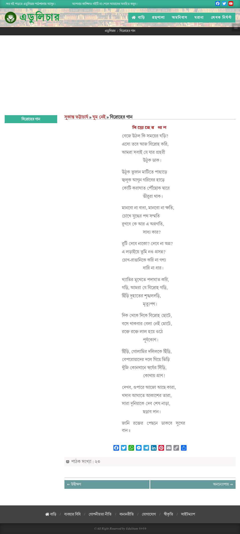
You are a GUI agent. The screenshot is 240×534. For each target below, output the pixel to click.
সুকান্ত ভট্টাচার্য (76, 117)
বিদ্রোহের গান (150, 127)
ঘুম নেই (99, 117)
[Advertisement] (120, 70)
